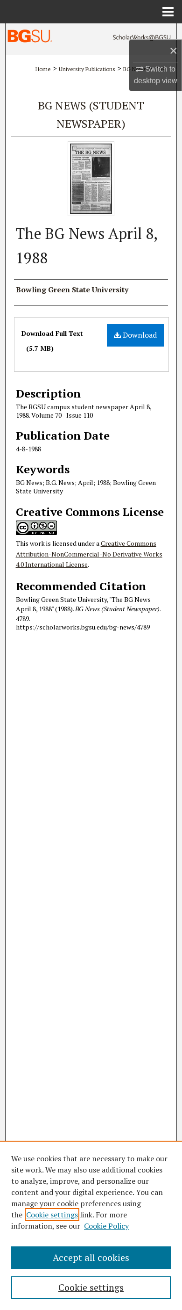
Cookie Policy (106, 1226)
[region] (91, 1225)
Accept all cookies (91, 1257)
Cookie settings (52, 1214)
